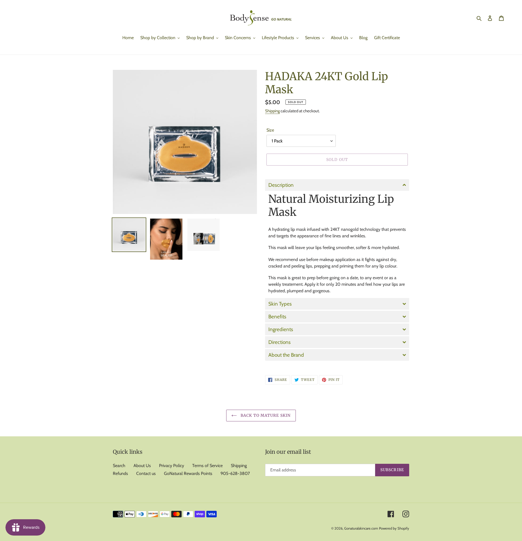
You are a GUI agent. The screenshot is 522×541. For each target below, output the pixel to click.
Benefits (277, 316)
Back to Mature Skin (265, 415)
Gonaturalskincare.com (361, 528)
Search (119, 465)
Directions (279, 342)
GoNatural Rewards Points (188, 473)
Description (281, 185)
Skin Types (280, 303)
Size (270, 130)
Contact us (146, 473)
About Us (142, 465)
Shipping (272, 110)
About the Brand (286, 354)
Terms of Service (207, 465)
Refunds (120, 473)
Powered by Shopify (394, 528)
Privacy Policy (171, 465)
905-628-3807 (235, 473)
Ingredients (280, 329)
